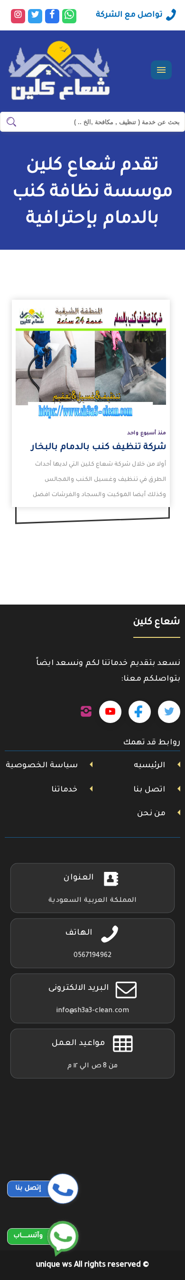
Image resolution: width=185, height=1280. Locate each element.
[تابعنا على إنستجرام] (86, 712)
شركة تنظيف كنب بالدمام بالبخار (98, 447)
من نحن (151, 814)
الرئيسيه (149, 766)
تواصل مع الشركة (129, 15)
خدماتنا (64, 790)
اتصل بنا (149, 790)
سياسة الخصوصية (42, 766)
